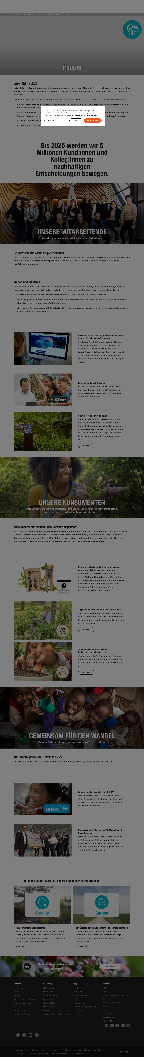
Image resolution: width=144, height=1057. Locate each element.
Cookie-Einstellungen (49, 120)
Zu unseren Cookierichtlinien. (81, 115)
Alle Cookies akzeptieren (93, 120)
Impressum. (93, 115)
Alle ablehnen (76, 120)
